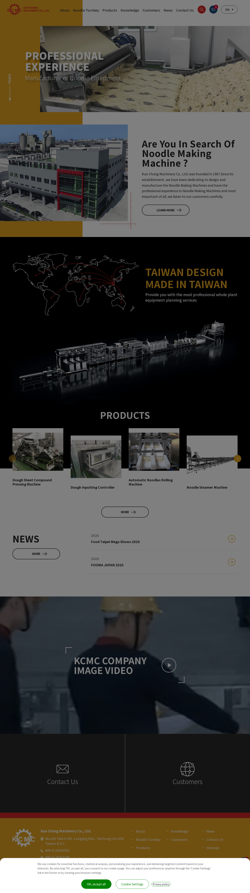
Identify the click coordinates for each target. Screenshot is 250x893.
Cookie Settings (132, 884)
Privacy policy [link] (161, 884)
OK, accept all (96, 884)
